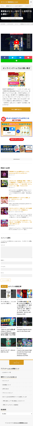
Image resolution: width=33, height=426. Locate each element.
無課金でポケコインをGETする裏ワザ (14, 6)
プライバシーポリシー (7, 392)
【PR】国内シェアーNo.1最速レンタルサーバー (13, 400)
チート (20, 18)
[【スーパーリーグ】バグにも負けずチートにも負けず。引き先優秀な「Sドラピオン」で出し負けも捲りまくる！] (4, 223)
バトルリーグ (28, 6)
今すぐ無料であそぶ (16, 109)
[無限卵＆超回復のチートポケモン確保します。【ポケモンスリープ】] (4, 200)
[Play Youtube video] (16, 42)
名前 (2, 260)
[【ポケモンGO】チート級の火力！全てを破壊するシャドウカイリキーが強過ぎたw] (4, 211)
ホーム (2, 6)
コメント (3, 245)
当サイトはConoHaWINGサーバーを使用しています (14, 396)
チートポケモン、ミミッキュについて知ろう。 (8, 302)
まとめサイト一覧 (6, 372)
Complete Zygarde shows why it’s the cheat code (24, 330)
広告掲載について (6, 384)
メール (3, 266)
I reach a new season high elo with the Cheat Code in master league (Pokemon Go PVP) (24, 352)
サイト (2, 272)
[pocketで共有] (28, 57)
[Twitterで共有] (12, 57)
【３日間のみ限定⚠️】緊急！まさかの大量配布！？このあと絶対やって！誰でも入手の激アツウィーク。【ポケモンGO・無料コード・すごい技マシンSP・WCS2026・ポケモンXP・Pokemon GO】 (24, 308)
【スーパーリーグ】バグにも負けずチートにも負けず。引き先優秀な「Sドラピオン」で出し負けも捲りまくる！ (20, 222)
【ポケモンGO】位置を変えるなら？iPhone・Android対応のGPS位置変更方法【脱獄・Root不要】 (8, 332)
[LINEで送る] (16, 60)
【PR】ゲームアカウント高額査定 (10, 404)
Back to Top (16, 362)
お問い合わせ (5, 388)
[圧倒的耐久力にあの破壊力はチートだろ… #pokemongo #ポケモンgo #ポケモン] (4, 174)
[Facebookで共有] (5, 57)
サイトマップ (5, 380)
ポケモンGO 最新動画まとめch (21, 422)
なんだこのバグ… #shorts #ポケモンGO (8, 351)
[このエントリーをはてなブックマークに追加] (20, 57)
